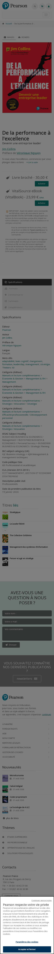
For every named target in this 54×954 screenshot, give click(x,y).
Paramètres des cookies (27, 941)
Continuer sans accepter (42, 900)
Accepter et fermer (27, 949)
